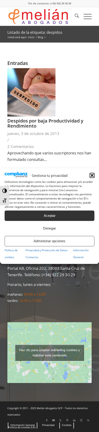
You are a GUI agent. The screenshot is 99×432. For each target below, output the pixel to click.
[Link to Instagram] (81, 420)
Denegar (49, 228)
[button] (92, 175)
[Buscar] (74, 16)
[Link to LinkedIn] (74, 420)
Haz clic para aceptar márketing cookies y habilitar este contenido (49, 352)
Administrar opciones (49, 241)
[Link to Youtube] (53, 420)
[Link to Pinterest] (67, 420)
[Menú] (85, 16)
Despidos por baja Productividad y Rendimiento (45, 123)
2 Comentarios (20, 146)
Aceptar (49, 216)
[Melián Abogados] (41, 16)
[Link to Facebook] (46, 420)
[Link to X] (60, 420)
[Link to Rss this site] (88, 420)
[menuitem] (74, 16)
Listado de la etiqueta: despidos (34, 32)
